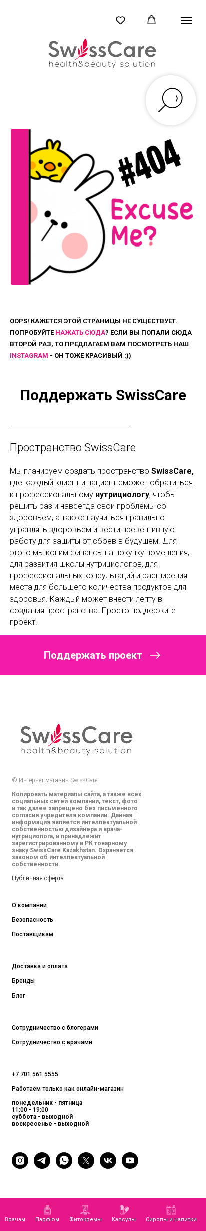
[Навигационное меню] (186, 20)
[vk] (108, 1166)
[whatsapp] (64, 1166)
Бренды (23, 980)
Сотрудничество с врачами (52, 1042)
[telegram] (42, 1166)
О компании (29, 905)
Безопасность (33, 919)
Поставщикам (33, 934)
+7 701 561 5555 (35, 1074)
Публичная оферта (38, 878)
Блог (19, 995)
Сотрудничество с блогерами (55, 1027)
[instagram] (20, 1166)
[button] (121, 20)
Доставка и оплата (40, 966)
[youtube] (130, 1166)
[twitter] (86, 1166)
